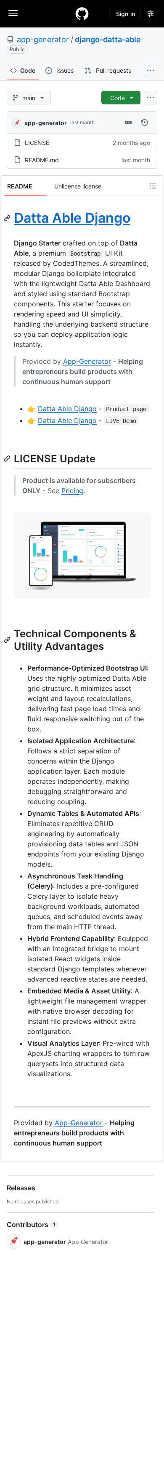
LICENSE (37, 142)
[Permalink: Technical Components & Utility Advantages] (8, 640)
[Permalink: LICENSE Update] (8, 458)
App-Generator (87, 361)
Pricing (72, 490)
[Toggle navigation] (13, 13)
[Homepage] (82, 13)
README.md (42, 160)
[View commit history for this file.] (145, 122)
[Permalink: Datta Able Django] (8, 218)
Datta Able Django (72, 218)
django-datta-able (108, 39)
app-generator (43, 39)
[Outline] (153, 186)
